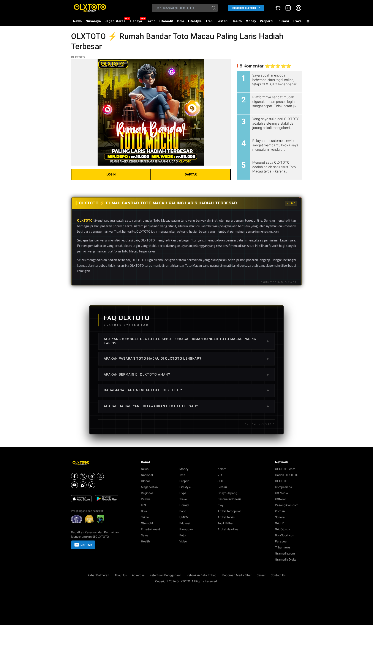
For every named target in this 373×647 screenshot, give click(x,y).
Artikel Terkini (226, 517)
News (77, 21)
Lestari (222, 22)
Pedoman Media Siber (236, 575)
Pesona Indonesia (230, 499)
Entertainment (150, 529)
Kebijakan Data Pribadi (202, 575)
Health (236, 21)
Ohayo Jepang (227, 493)
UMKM (183, 517)
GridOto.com (283, 529)
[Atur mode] (277, 8)
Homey (184, 505)
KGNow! (280, 499)
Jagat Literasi (115, 21)
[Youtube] (74, 484)
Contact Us (278, 575)
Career (261, 575)
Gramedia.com (285, 553)
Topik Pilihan (226, 523)
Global (145, 481)
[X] (83, 476)
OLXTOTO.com (285, 469)
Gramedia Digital (286, 559)
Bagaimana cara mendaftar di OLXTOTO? (186, 390)
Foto (182, 535)
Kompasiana (283, 487)
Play (220, 505)
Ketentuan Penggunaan (166, 575)
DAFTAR (191, 174)
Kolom (222, 469)
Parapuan (186, 529)
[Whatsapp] (83, 484)
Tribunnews (283, 547)
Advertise (138, 575)
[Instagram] (100, 476)
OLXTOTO (78, 57)
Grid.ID (279, 523)
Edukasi (283, 21)
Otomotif (166, 21)
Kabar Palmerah (98, 575)
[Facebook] (74, 476)
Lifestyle (195, 21)
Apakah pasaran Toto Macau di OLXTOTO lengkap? (186, 358)
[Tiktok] (91, 484)
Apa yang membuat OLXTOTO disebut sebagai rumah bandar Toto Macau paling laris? (186, 341)
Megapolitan (149, 487)
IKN (143, 505)
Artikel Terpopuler (229, 511)
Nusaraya (93, 21)
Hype (182, 493)
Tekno (150, 21)
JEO (220, 481)
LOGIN (111, 174)
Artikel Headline (228, 529)
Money (251, 21)
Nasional (147, 475)
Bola (180, 21)
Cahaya (136, 21)
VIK (220, 475)
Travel (297, 21)
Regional (147, 493)
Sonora (280, 517)
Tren (209, 21)
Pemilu (145, 499)
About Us (120, 575)
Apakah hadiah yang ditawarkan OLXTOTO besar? (186, 406)
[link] (288, 8)
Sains (144, 535)
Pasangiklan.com (286, 505)
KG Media (281, 493)
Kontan (280, 511)
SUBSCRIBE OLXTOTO (244, 8)
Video (183, 541)
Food (182, 511)
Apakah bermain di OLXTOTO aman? (186, 374)
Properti (266, 21)
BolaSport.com (285, 535)
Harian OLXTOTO (286, 475)
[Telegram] (91, 476)
